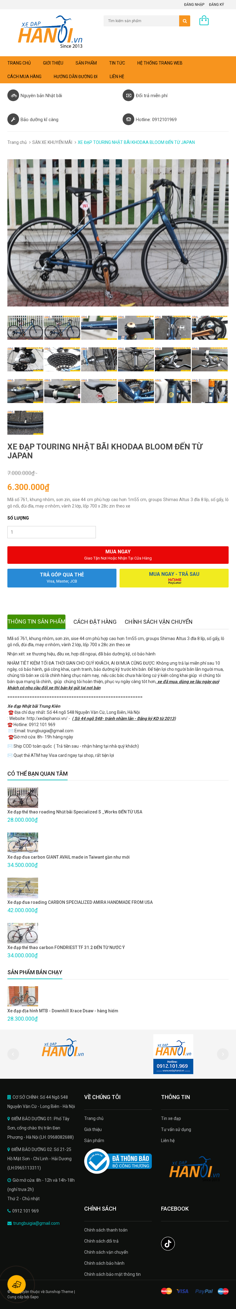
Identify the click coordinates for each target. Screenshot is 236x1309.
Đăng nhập (194, 4)
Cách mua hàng (24, 76)
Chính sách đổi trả (101, 1241)
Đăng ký (216, 4)
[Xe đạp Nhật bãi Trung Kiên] (195, 1169)
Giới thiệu (53, 63)
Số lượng (18, 518)
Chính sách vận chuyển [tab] (159, 622)
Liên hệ (117, 76)
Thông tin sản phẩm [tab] (36, 621)
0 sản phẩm (217, 21)
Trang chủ (94, 1118)
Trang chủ (19, 63)
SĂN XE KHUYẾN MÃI (52, 142)
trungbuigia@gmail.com (36, 1223)
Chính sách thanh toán (106, 1230)
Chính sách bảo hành (104, 1263)
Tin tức (117, 63)
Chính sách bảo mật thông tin (112, 1274)
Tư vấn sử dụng (176, 1129)
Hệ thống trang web (160, 63)
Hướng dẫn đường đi (75, 76)
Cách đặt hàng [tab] (94, 622)
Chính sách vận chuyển (106, 1252)
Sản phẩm (86, 63)
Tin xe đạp (171, 1118)
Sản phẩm (94, 1140)
